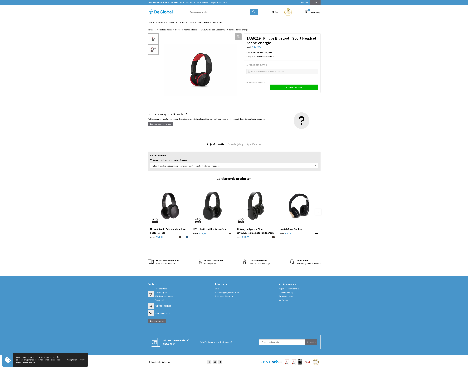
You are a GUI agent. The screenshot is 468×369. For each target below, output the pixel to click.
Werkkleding (203, 22)
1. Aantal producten (256, 64)
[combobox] (218, 12)
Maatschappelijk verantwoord (227, 292)
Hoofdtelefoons (165, 30)
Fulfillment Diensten (224, 296)
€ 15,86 (199, 233)
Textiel (182, 22)
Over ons (305, 2)
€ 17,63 (243, 237)
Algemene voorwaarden (289, 289)
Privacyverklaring (286, 296)
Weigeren (82, 360)
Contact (315, 2)
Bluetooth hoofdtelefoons (186, 30)
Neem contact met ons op (160, 124)
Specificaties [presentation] (254, 144)
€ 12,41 (286, 233)
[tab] (215, 144)
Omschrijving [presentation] (235, 144)
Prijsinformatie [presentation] (215, 144)
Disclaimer (283, 300)
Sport (191, 22)
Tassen (172, 22)
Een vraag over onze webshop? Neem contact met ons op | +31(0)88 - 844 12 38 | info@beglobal (187, 2)
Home (151, 22)
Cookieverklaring (286, 292)
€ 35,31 (156, 237)
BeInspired (217, 22)
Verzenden (311, 342)
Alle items (160, 22)
